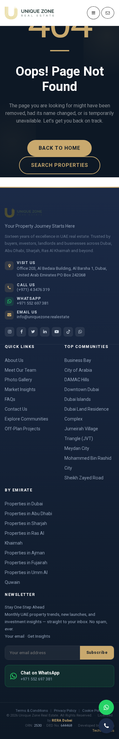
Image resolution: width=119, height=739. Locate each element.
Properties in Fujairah (26, 562)
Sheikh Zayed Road (83, 477)
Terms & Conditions (32, 710)
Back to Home (59, 148)
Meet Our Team (20, 370)
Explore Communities (26, 418)
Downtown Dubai (81, 389)
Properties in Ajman (25, 552)
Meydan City (76, 448)
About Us (14, 360)
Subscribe (97, 652)
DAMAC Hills (76, 379)
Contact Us (16, 409)
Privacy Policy (65, 710)
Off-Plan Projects (22, 428)
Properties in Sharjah (26, 523)
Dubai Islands (77, 399)
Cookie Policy (93, 710)
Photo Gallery (18, 379)
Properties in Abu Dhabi (28, 513)
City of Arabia (78, 370)
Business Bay (77, 360)
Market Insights (20, 389)
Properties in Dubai (24, 503)
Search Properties (59, 165)
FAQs (10, 399)
